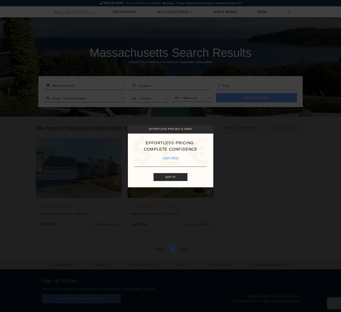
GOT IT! (170, 177)
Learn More (171, 157)
